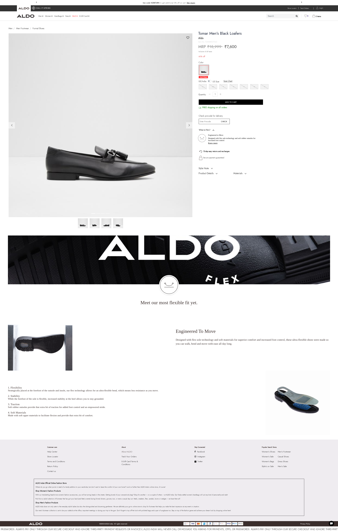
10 (254, 87)
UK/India (202, 81)
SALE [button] (74, 16)
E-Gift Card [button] (83, 16)
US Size (216, 81)
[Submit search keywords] (297, 16)
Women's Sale (268, 456)
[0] (305, 16)
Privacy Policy (305, 524)
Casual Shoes (283, 456)
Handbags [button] (58, 16)
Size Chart (228, 81)
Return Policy (52, 466)
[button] (321, 7)
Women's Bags (268, 461)
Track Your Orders (129, 456)
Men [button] (40, 16)
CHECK (224, 121)
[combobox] (282, 16)
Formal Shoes (38, 28)
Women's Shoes (268, 451)
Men (10, 28)
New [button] (67, 16)
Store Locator (52, 456)
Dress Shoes (283, 461)
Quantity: (202, 94)
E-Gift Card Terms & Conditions (130, 463)
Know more (212, 143)
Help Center (52, 451)
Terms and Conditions (56, 461)
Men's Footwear (284, 451)
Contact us (51, 471)
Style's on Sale (268, 466)
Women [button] (48, 16)
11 (264, 87)
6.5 (213, 87)
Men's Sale (282, 466)
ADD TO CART (231, 102)
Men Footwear (22, 28)
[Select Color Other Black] (203, 70)
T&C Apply (191, 3)
